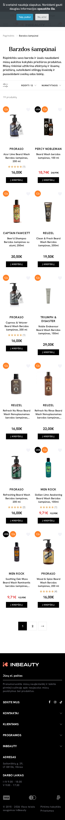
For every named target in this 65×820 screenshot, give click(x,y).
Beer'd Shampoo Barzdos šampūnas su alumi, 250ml (16, 242)
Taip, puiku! (25, 17)
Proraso (16, 149)
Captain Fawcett (16, 233)
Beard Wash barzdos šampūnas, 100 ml (48, 156)
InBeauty (21, 810)
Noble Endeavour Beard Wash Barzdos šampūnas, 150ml (48, 330)
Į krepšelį (16, 180)
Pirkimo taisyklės (50, 806)
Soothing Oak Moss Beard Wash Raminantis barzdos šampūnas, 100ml (16, 584)
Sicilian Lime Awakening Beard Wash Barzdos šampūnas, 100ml (48, 498)
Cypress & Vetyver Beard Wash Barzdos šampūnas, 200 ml (17, 326)
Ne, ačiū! (42, 17)
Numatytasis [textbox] (50, 85)
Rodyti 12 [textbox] (27, 85)
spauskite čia (46, 9)
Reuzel (48, 233)
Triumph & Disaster (48, 319)
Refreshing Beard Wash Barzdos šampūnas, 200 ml (16, 498)
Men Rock (48, 489)
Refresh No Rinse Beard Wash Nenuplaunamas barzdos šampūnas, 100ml (16, 416)
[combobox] (29, 85)
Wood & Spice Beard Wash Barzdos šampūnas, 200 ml (48, 582)
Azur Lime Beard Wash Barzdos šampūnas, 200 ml (16, 158)
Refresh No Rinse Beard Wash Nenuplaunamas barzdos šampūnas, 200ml (48, 416)
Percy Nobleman (48, 149)
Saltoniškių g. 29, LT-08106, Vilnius (13, 765)
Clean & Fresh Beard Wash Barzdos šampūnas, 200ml (48, 242)
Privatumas (47, 810)
